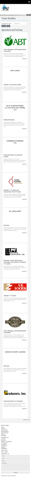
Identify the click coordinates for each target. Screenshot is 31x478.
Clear (8, 26)
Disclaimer (13, 475)
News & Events (4, 432)
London (3, 447)
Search (3, 26)
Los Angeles (4, 443)
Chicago (3, 438)
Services (3, 428)
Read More (24, 58)
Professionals (5, 431)
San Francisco (5, 437)
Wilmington (4, 445)
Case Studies (4, 430)
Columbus (3, 444)
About (2, 427)
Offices (3, 434)
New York (3, 440)
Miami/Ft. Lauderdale (6, 441)
